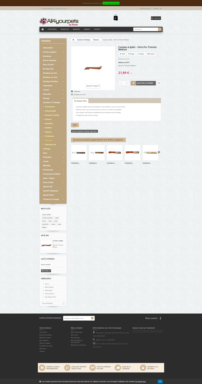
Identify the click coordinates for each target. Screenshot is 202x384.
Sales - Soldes (48, 178)
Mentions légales (44, 343)
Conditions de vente (45, 346)
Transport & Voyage (51, 199)
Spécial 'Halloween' (50, 191)
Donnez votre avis (123, 59)
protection (45, 224)
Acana (47, 284)
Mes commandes (76, 332)
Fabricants (46, 278)
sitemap (42, 351)
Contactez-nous (145, 8)
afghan (44, 227)
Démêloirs (49, 123)
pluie (56, 221)
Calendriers (47, 85)
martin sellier (46, 215)
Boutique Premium (50, 81)
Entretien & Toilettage (51, 102)
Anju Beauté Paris (50, 297)
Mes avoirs (74, 335)
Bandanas (47, 56)
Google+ (141, 54)
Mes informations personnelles (76, 341)
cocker (53, 224)
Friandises (47, 157)
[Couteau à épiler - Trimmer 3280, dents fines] (79, 152)
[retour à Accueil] (73, 39)
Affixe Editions (49, 287)
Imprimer (77, 91)
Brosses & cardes (52, 115)
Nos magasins (44, 340)
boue (50, 221)
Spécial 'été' (48, 186)
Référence (121, 62)
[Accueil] (42, 29)
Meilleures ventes (45, 338)
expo (59, 224)
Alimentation (48, 47)
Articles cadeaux (49, 52)
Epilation (48, 127)
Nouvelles (65, 29)
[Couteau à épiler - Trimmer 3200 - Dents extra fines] (150, 152)
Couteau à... (75, 163)
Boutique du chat (50, 73)
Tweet (123, 54)
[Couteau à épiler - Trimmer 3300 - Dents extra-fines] (97, 152)
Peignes (48, 132)
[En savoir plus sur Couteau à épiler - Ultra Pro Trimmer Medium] (46, 245)
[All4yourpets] (58, 22)
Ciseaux (48, 119)
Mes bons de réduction (78, 345)
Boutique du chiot (50, 77)
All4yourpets (48, 290)
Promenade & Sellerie (51, 174)
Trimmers (48, 140)
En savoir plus (140, 381)
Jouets (46, 161)
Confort (46, 90)
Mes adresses (75, 338)
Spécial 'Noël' (48, 195)
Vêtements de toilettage (49, 146)
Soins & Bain (48, 182)
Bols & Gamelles (49, 60)
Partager (131, 54)
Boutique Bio (48, 69)
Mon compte (76, 328)
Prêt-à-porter (48, 169)
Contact (97, 29)
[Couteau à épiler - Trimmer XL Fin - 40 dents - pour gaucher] (115, 152)
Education (47, 94)
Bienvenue (42, 349)
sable (57, 218)
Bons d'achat (48, 64)
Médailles (46, 165)
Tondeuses (49, 136)
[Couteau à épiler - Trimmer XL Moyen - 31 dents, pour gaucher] (132, 152)
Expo (45, 153)
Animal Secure (49, 294)
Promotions (43, 332)
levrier (44, 221)
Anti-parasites (50, 111)
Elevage (46, 98)
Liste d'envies (47, 259)
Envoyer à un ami (80, 95)
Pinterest (152, 54)
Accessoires (50, 106)
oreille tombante (47, 218)
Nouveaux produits (45, 335)
